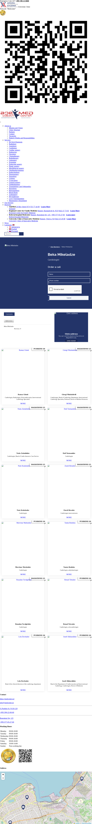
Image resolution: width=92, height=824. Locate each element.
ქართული (15, 227)
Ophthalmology (14, 184)
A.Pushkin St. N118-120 (9, 709)
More (23, 403)
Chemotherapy (14, 156)
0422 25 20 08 (60, 219)
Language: (8, 225)
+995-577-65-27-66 (7, 722)
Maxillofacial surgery (16, 168)
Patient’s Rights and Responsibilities (22, 138)
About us (7, 126)
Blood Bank (13, 193)
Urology (12, 178)
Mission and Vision (16, 128)
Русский (14, 231)
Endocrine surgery (15, 164)
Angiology (13, 146)
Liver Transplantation (16, 199)
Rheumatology (14, 191)
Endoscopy (13, 152)
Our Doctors (8, 203)
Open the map (71, 340)
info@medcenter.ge (7, 703)
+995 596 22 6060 (22, 1)
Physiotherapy (14, 197)
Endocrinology (14, 172)
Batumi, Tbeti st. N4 (47, 219)
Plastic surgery (14, 166)
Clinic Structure (14, 130)
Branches (7, 205)
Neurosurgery (14, 174)
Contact (11, 134)
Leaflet (77, 823)
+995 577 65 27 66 (58, 215)
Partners (12, 132)
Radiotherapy (14, 158)
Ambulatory (13, 195)
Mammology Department (18, 201)
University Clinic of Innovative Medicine (23, 221)
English (14, 229)
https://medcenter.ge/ (7, 699)
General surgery (14, 182)
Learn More (45, 207)
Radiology (12, 144)
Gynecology (13, 180)
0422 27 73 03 (64, 211)
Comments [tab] (9, 314)
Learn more (70, 215)
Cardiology (13, 148)
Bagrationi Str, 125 (6, 718)
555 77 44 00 (35, 207)
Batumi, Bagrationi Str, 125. (41, 215)
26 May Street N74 (23, 207)
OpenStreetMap (86, 823)
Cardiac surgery (14, 150)
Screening (12, 162)
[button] (23, 807)
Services (7, 140)
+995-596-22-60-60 (7, 712)
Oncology (12, 154)
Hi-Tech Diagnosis (15, 142)
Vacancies (12, 136)
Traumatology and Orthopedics (20, 186)
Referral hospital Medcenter (19, 217)
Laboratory (13, 160)
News (6, 223)
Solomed (12, 209)
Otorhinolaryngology (16, 170)
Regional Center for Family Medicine (22, 213)
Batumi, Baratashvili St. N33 (48, 211)
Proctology (13, 188)
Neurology (13, 176)
